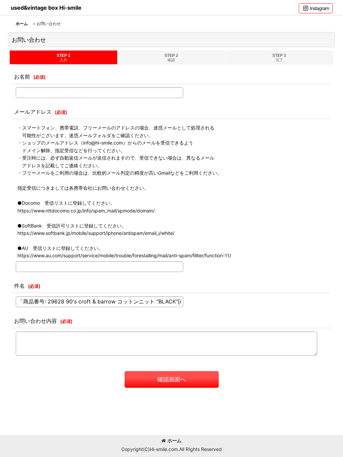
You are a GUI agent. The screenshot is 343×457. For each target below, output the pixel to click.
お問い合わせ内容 (35, 320)
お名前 (22, 76)
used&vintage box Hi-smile (46, 7)
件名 (19, 285)
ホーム (174, 440)
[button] (316, 8)
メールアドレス (33, 111)
